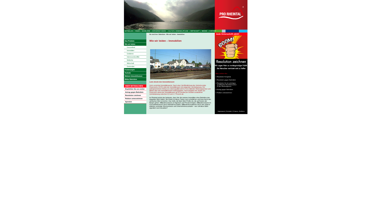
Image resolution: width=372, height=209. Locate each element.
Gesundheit (131, 47)
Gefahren (130, 54)
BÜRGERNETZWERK (159, 31)
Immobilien (130, 50)
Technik (128, 73)
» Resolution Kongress (223, 77)
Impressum (221, 111)
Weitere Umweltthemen (133, 76)
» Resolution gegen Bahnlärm (225, 80)
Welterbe (130, 60)
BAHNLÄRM (146, 31)
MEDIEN (204, 31)
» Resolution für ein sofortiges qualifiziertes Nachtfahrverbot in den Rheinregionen (225, 84)
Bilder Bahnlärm (131, 79)
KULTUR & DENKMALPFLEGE (178, 31)
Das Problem (129, 41)
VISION (137, 31)
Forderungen (130, 70)
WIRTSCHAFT (195, 31)
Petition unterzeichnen (134, 98)
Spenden (128, 102)
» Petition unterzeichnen (224, 92)
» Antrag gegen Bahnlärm (224, 89)
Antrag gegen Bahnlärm (134, 92)
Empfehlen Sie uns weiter (135, 89)
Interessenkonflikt (133, 57)
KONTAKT (212, 31)
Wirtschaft (130, 63)
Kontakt (228, 111)
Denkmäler (131, 66)
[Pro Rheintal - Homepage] (231, 29)
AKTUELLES (129, 31)
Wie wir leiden (130, 44)
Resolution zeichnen (133, 95)
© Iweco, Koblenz (239, 111)
